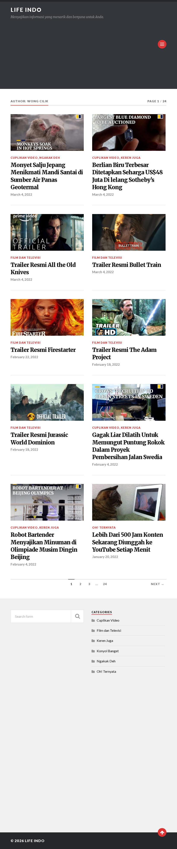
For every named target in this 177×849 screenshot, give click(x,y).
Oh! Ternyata (104, 527)
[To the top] (162, 832)
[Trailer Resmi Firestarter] (47, 317)
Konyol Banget (108, 651)
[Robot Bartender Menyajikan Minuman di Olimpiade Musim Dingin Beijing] (47, 502)
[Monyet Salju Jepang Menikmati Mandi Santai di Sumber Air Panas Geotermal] (47, 132)
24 (105, 584)
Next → (157, 584)
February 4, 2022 (105, 464)
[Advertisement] (88, 51)
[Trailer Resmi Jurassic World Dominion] (47, 402)
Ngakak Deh (49, 157)
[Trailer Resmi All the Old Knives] (47, 232)
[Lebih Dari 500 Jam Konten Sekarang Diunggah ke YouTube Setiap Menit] (128, 502)
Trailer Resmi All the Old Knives (43, 268)
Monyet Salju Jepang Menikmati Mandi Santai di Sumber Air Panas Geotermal (47, 176)
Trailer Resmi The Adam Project (124, 354)
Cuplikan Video (24, 157)
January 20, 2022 (105, 557)
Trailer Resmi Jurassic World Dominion (39, 439)
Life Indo (26, 9)
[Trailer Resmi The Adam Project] (128, 317)
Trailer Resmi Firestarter (43, 350)
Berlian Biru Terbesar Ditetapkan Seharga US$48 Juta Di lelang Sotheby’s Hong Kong (127, 176)
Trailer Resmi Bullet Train (126, 264)
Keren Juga (131, 157)
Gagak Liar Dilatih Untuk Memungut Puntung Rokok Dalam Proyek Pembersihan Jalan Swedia (128, 446)
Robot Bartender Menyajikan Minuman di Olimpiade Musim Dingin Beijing (44, 546)
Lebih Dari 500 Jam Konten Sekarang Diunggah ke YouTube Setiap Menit (127, 542)
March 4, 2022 (21, 194)
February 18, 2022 (106, 364)
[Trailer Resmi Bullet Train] (128, 232)
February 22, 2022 (24, 357)
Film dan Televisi (26, 257)
